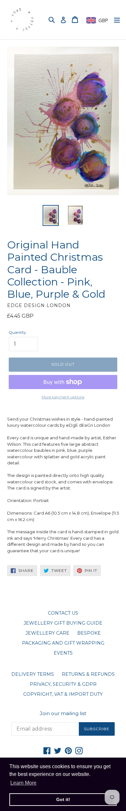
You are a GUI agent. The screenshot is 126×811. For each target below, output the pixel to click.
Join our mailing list (63, 713)
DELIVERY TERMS (32, 674)
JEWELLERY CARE (47, 633)
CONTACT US (63, 613)
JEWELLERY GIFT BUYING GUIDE (63, 623)
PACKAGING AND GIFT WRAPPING (63, 643)
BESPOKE (89, 633)
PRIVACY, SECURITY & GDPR (63, 684)
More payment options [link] (63, 397)
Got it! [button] (63, 799)
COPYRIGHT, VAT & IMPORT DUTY (63, 694)
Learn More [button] (23, 783)
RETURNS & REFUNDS (88, 674)
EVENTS (63, 653)
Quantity (17, 332)
